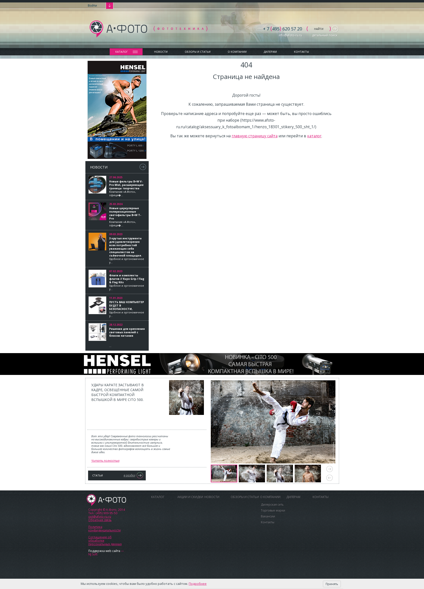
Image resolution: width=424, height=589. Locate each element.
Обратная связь (100, 520)
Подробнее (198, 583)
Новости (161, 51)
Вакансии (268, 516)
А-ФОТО (106, 500)
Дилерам (270, 51)
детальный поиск (324, 35)
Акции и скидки (190, 497)
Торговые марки (273, 510)
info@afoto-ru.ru (290, 35)
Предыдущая (329, 478)
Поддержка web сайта (104, 551)
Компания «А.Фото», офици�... (126, 188)
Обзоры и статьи (198, 51)
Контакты (301, 51)
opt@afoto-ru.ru (99, 516)
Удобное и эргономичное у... (126, 250)
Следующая (329, 469)
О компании (237, 51)
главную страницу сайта (255, 136)
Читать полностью (105, 461)
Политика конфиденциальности (104, 528)
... (127, 337)
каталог (314, 136)
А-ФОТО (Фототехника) (148, 29)
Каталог (121, 51)
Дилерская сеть (272, 504)
